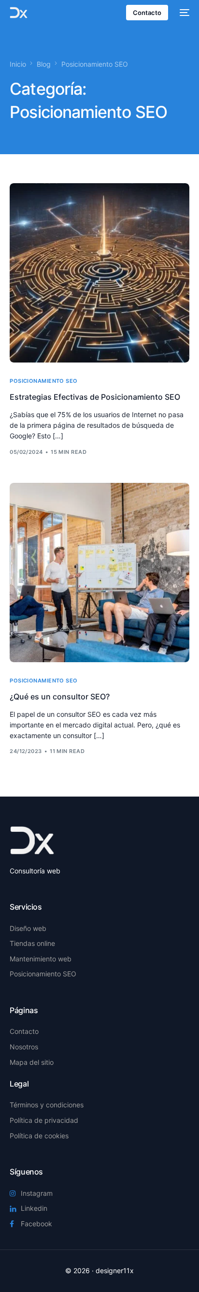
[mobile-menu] (183, 12)
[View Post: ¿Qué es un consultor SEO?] (99, 572)
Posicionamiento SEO (43, 381)
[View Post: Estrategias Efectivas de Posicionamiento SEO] (99, 273)
